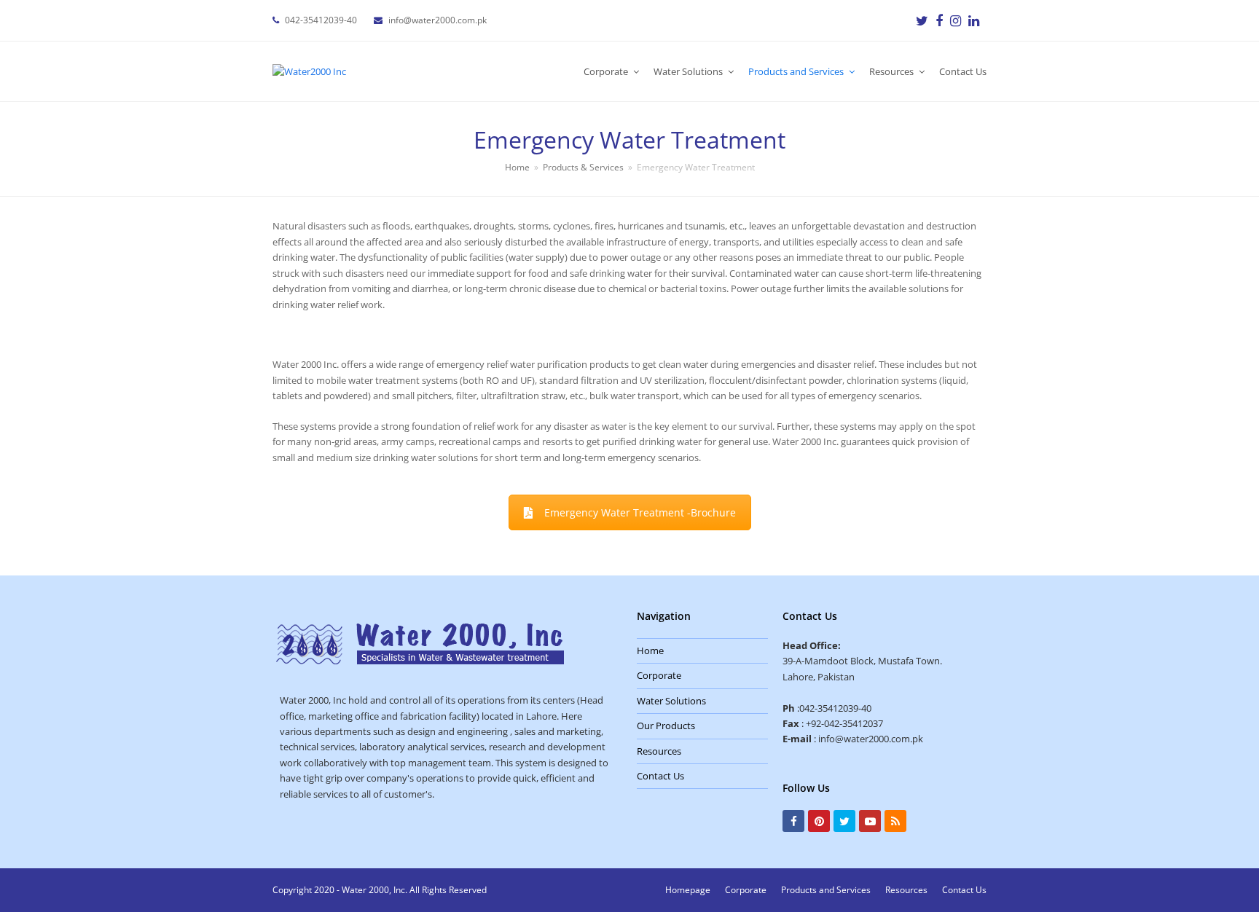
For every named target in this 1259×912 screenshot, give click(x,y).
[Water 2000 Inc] (420, 661)
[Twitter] (922, 20)
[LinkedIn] (973, 20)
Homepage (687, 890)
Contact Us (660, 775)
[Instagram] (955, 20)
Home (650, 650)
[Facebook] (939, 20)
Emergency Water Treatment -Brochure (640, 512)
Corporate (659, 675)
